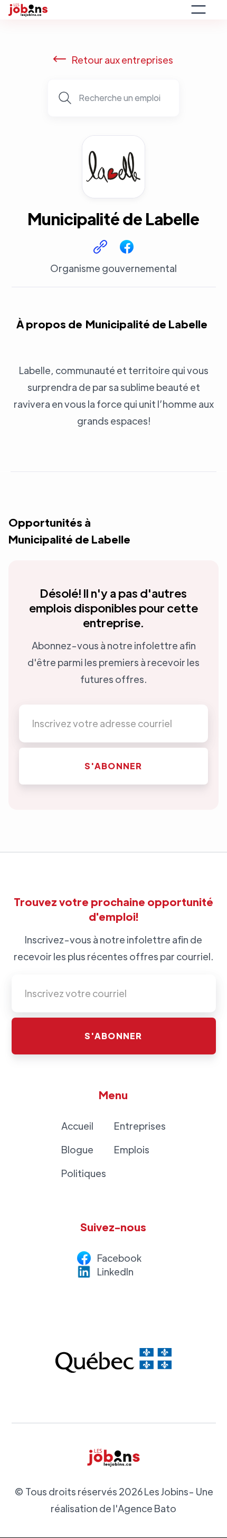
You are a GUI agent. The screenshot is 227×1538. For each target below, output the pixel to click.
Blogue (77, 1149)
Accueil (77, 1126)
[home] (96, 9)
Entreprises (140, 1126)
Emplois (131, 1149)
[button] (198, 9)
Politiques (83, 1173)
